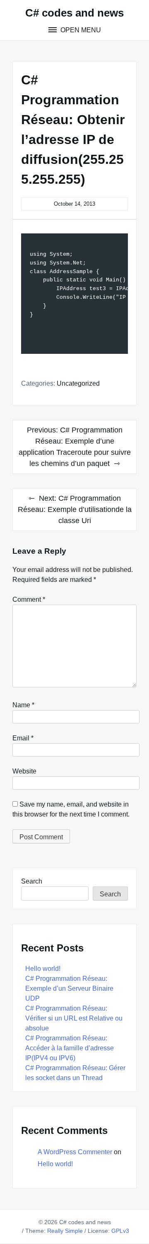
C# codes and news (74, 13)
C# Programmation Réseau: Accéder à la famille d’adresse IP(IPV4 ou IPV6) (69, 1048)
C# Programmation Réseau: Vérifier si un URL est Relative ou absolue (74, 1018)
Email (23, 738)
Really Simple (65, 1230)
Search (31, 881)
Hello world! (42, 968)
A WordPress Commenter (75, 1151)
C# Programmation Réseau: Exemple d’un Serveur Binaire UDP (69, 988)
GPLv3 (120, 1230)
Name (23, 704)
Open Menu (80, 30)
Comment (28, 599)
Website (24, 771)
